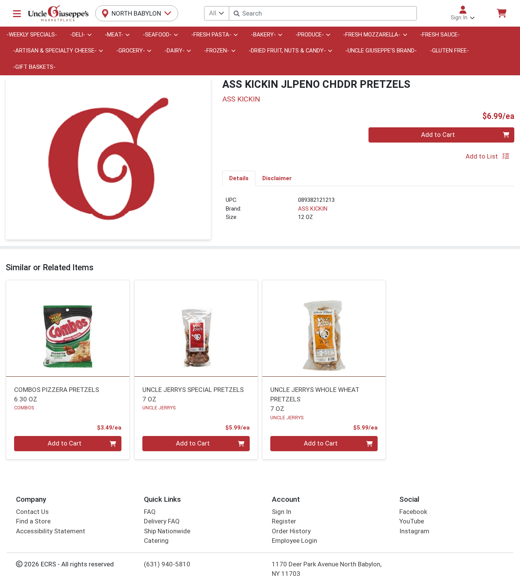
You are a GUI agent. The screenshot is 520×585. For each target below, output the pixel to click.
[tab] (238, 178)
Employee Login (294, 540)
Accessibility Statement (50, 531)
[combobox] (322, 13)
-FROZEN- (216, 50)
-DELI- (77, 34)
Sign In (281, 511)
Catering (156, 540)
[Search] (236, 13)
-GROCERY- (130, 50)
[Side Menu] (17, 13)
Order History (291, 531)
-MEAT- (114, 34)
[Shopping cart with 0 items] (501, 13)
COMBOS (24, 408)
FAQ (150, 511)
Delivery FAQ (162, 521)
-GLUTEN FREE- (449, 50)
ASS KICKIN (312, 208)
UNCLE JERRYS (158, 408)
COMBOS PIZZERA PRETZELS (56, 394)
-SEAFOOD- (157, 34)
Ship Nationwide (167, 531)
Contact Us (32, 511)
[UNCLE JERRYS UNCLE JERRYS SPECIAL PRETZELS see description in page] (196, 328)
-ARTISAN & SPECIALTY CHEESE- (55, 50)
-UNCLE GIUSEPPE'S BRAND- (381, 50)
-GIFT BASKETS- (34, 66)
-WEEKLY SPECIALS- (31, 34)
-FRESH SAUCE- (440, 34)
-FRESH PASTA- (211, 34)
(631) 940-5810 (167, 564)
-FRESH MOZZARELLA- (371, 34)
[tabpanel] (368, 211)
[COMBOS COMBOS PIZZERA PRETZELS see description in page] (68, 328)
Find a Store (33, 521)
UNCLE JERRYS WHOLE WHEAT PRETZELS (314, 399)
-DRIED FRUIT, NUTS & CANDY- (287, 50)
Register (284, 521)
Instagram (414, 531)
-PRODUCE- (309, 34)
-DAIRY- (174, 50)
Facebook (413, 511)
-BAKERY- (263, 34)
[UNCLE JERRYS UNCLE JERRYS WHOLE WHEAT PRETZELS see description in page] (324, 328)
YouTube (411, 521)
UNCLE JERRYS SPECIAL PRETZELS (193, 394)
